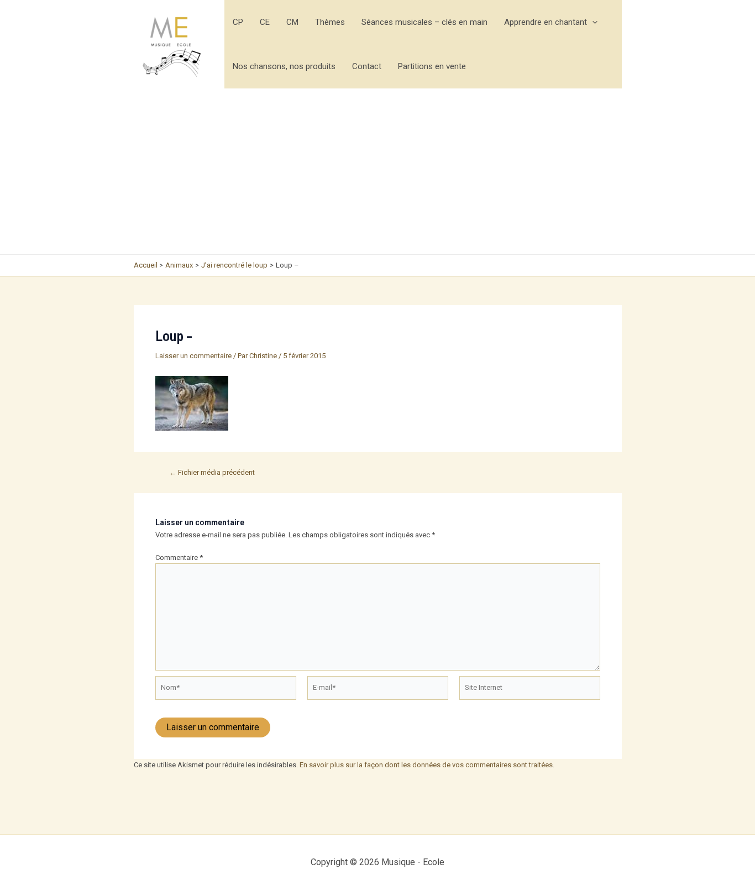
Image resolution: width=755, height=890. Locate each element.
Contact (366, 66)
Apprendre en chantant (545, 22)
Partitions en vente (432, 66)
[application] (592, 22)
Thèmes (330, 22)
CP (238, 22)
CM (292, 22)
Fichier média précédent (212, 472)
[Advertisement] (378, 171)
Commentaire (179, 557)
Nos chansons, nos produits (284, 66)
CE (265, 22)
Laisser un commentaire (193, 356)
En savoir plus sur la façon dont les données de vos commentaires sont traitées (426, 765)
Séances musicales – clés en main (424, 22)
